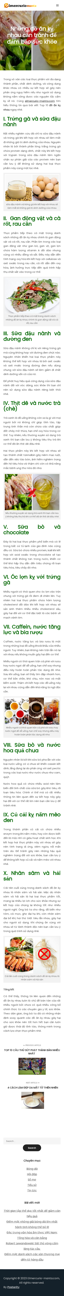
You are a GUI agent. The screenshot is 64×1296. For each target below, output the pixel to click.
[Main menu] (57, 5)
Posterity (13, 1287)
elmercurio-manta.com (40, 101)
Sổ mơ (32, 1180)
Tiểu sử (32, 1185)
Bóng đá (32, 1169)
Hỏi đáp (32, 1174)
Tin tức (32, 1190)
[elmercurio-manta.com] (20, 5)
